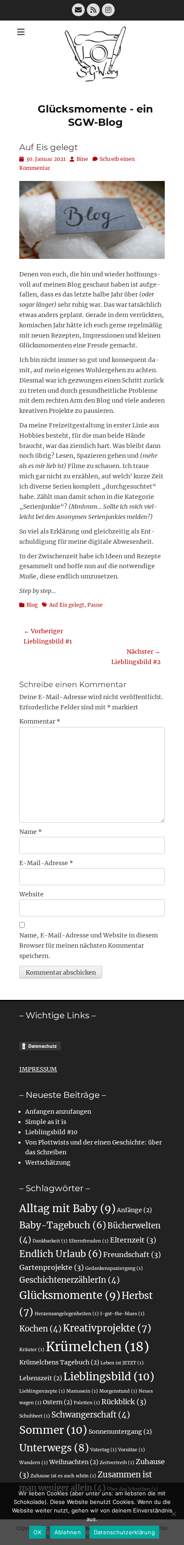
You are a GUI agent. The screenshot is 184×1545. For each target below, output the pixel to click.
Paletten (87, 1403)
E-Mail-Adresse (46, 863)
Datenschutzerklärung (124, 1532)
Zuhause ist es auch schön (63, 1476)
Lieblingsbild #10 (51, 1132)
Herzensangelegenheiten (67, 1314)
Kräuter (32, 1349)
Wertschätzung (48, 1162)
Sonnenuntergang (120, 1431)
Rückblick (123, 1401)
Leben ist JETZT (122, 1363)
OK (37, 1532)
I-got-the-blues (122, 1314)
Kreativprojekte (107, 1328)
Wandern (33, 1462)
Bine (82, 159)
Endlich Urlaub (60, 1254)
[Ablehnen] (173, 1513)
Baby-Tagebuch (62, 1225)
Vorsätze (131, 1450)
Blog (32, 605)
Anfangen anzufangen (58, 1111)
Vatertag (103, 1450)
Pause (95, 605)
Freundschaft (132, 1254)
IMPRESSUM (38, 1069)
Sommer (53, 1430)
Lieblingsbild (108, 1376)
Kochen (40, 1329)
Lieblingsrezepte (42, 1391)
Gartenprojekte (51, 1267)
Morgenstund (118, 1391)
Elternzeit (133, 1240)
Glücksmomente (69, 1295)
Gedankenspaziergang (114, 1268)
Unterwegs (54, 1447)
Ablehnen (67, 1532)
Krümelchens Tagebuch (59, 1362)
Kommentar (39, 721)
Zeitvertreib (117, 1462)
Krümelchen (97, 1347)
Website (31, 894)
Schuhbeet (34, 1416)
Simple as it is (45, 1122)
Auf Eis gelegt (66, 605)
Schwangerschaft (90, 1415)
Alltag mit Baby (67, 1208)
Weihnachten (73, 1462)
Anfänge (134, 1210)
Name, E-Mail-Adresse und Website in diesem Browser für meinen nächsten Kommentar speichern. (88, 945)
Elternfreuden (89, 1241)
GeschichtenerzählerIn (69, 1280)
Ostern (57, 1402)
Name (30, 832)
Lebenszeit (40, 1378)
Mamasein (82, 1391)
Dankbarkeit (50, 1241)
